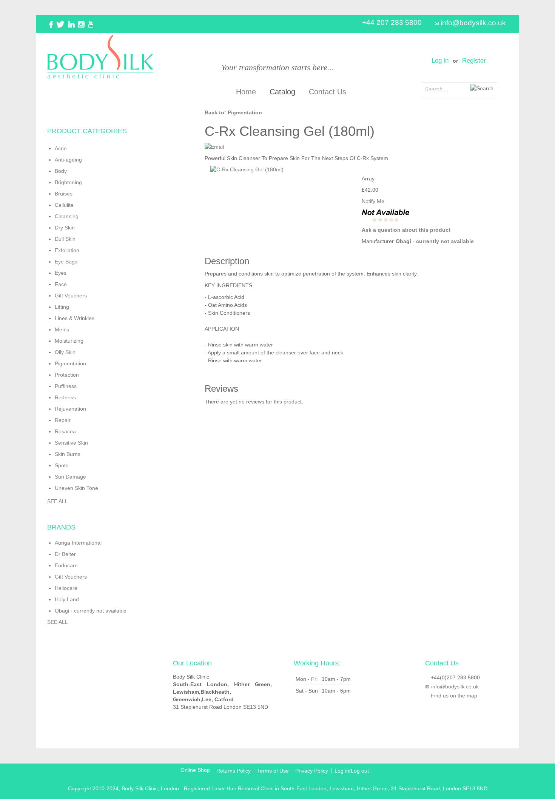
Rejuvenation (70, 409)
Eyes (60, 273)
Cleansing (67, 216)
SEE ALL (57, 501)
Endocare (66, 565)
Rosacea (65, 431)
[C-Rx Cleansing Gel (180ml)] (280, 169)
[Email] (214, 146)
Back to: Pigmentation (233, 112)
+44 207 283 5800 (392, 22)
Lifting (62, 307)
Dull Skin (65, 239)
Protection (67, 375)
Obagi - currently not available (435, 241)
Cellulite (64, 205)
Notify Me (373, 201)
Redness (65, 397)
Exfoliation (67, 250)
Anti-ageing (68, 160)
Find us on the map (454, 696)
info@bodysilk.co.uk (473, 23)
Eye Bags (66, 262)
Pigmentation (70, 363)
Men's (62, 329)
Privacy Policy (311, 770)
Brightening (68, 182)
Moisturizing (69, 341)
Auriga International (78, 543)
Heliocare (66, 588)
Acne (61, 148)
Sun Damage (70, 477)
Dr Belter (65, 554)
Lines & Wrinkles (74, 318)
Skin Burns (67, 454)
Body (61, 171)
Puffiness (66, 386)
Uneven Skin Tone (76, 488)
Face (61, 284)
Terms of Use (273, 770)
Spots (61, 465)
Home (246, 92)
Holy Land (67, 599)
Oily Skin (65, 352)
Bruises (63, 194)
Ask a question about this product (406, 230)
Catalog (282, 92)
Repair (63, 420)
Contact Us (327, 92)
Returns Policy (233, 770)
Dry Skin (65, 228)
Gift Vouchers (71, 296)
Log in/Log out (352, 770)
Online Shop (195, 770)
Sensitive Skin (71, 443)
